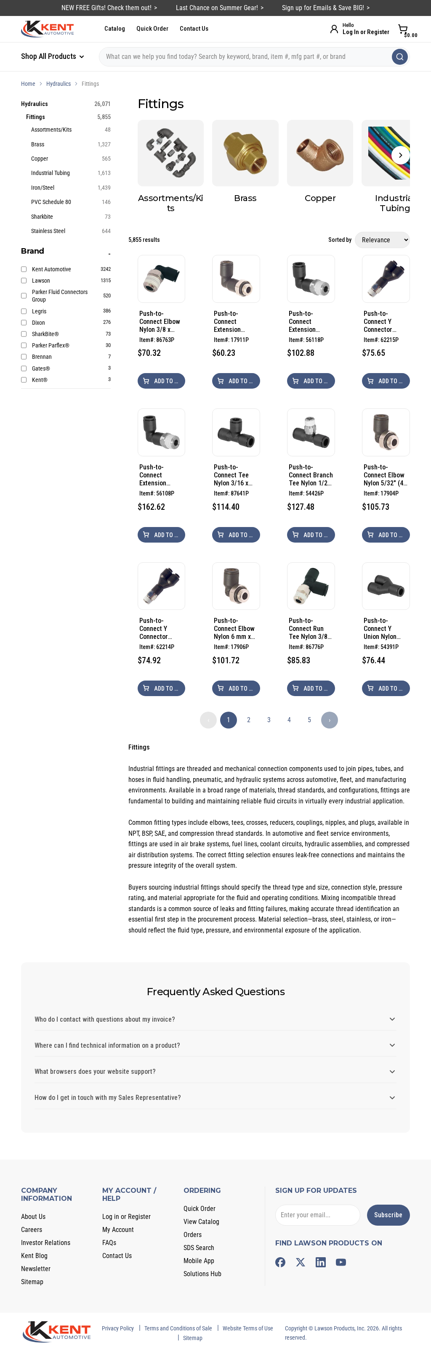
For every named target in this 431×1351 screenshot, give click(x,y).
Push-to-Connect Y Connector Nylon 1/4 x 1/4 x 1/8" (160, 629)
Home (28, 83)
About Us (33, 1217)
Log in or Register (126, 1217)
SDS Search (199, 1248)
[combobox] (254, 56)
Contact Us (194, 28)
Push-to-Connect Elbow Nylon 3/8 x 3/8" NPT (159, 322)
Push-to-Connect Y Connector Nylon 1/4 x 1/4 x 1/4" (385, 322)
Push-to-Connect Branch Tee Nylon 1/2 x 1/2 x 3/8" (311, 475)
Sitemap (32, 1282)
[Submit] (400, 57)
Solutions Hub (202, 1274)
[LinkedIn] (321, 1262)
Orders (193, 1235)
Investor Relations (45, 1243)
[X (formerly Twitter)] (300, 1262)
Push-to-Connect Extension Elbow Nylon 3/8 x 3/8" (305, 322)
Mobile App (199, 1261)
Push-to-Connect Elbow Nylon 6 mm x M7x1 (234, 629)
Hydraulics (58, 83)
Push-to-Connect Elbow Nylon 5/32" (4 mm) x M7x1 (384, 475)
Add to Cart (169, 381)
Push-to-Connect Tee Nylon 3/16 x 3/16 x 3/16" (231, 475)
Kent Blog (34, 1256)
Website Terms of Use (248, 1328)
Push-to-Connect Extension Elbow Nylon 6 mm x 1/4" (158, 475)
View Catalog (201, 1222)
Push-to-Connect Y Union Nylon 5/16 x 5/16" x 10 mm (383, 629)
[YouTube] (341, 1262)
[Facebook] (280, 1262)
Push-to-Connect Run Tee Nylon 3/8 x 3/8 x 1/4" (310, 629)
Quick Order (152, 28)
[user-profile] (334, 29)
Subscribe (388, 1215)
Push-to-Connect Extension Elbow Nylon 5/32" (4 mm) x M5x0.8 (234, 322)
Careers (31, 1230)
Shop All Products (49, 56)
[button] (400, 155)
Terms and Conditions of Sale (178, 1328)
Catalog (114, 28)
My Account (118, 1230)
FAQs (109, 1243)
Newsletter (36, 1269)
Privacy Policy (118, 1328)
